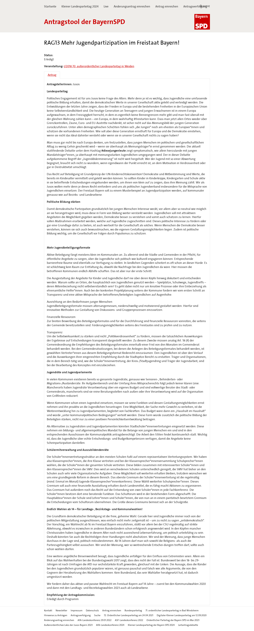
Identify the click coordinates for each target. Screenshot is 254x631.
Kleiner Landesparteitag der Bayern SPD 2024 (151, 625)
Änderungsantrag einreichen (132, 6)
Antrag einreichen (166, 6)
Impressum (76, 610)
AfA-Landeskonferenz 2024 (110, 625)
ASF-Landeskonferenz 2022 (129, 620)
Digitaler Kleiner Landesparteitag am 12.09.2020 (181, 615)
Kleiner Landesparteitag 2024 (80, 6)
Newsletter (61, 610)
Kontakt (48, 610)
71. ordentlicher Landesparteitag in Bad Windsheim (172, 610)
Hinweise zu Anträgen (55, 615)
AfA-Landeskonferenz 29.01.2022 (94, 620)
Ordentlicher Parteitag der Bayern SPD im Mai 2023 (173, 620)
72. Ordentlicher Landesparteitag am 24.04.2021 (128, 615)
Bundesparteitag (133, 610)
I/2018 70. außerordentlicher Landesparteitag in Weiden (99, 66)
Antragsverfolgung (195, 6)
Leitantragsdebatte (188, 625)
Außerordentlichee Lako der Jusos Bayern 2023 (68, 625)
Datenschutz (92, 610)
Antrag (52, 75)
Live (106, 6)
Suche (97, 615)
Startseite (50, 6)
